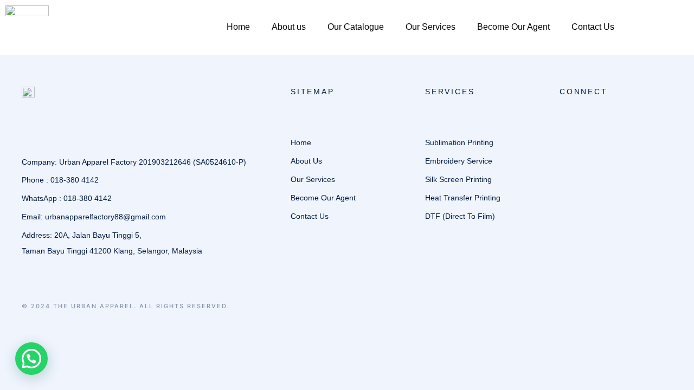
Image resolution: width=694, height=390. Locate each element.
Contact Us (592, 26)
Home (238, 26)
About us (289, 26)
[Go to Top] (671, 367)
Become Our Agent (513, 26)
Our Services (430, 26)
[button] (31, 358)
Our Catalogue (355, 26)
